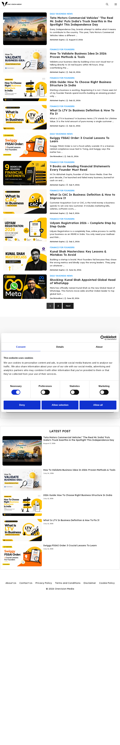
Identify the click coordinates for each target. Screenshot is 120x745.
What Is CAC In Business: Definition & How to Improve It (82, 196)
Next (68, 306)
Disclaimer (90, 582)
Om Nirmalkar (56, 156)
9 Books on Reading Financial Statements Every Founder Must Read (80, 167)
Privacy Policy (43, 582)
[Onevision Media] (12, 4)
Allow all (98, 405)
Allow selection (60, 405)
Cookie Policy (107, 582)
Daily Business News (61, 14)
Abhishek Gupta (57, 40)
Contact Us (25, 582)
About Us (10, 582)
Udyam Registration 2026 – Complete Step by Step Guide (83, 224)
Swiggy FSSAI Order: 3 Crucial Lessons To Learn (79, 139)
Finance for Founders (62, 49)
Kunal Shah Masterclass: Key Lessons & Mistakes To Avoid (78, 253)
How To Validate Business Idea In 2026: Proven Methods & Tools (78, 55)
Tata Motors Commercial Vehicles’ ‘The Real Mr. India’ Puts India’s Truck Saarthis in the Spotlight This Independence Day (81, 21)
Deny (22, 405)
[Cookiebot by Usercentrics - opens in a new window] (102, 337)
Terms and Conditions (67, 582)
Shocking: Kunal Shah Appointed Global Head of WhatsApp (82, 281)
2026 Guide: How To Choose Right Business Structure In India (80, 83)
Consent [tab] (20, 346)
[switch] (45, 392)
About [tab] (99, 346)
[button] (107, 4)
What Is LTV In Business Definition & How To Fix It (82, 112)
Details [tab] (60, 346)
